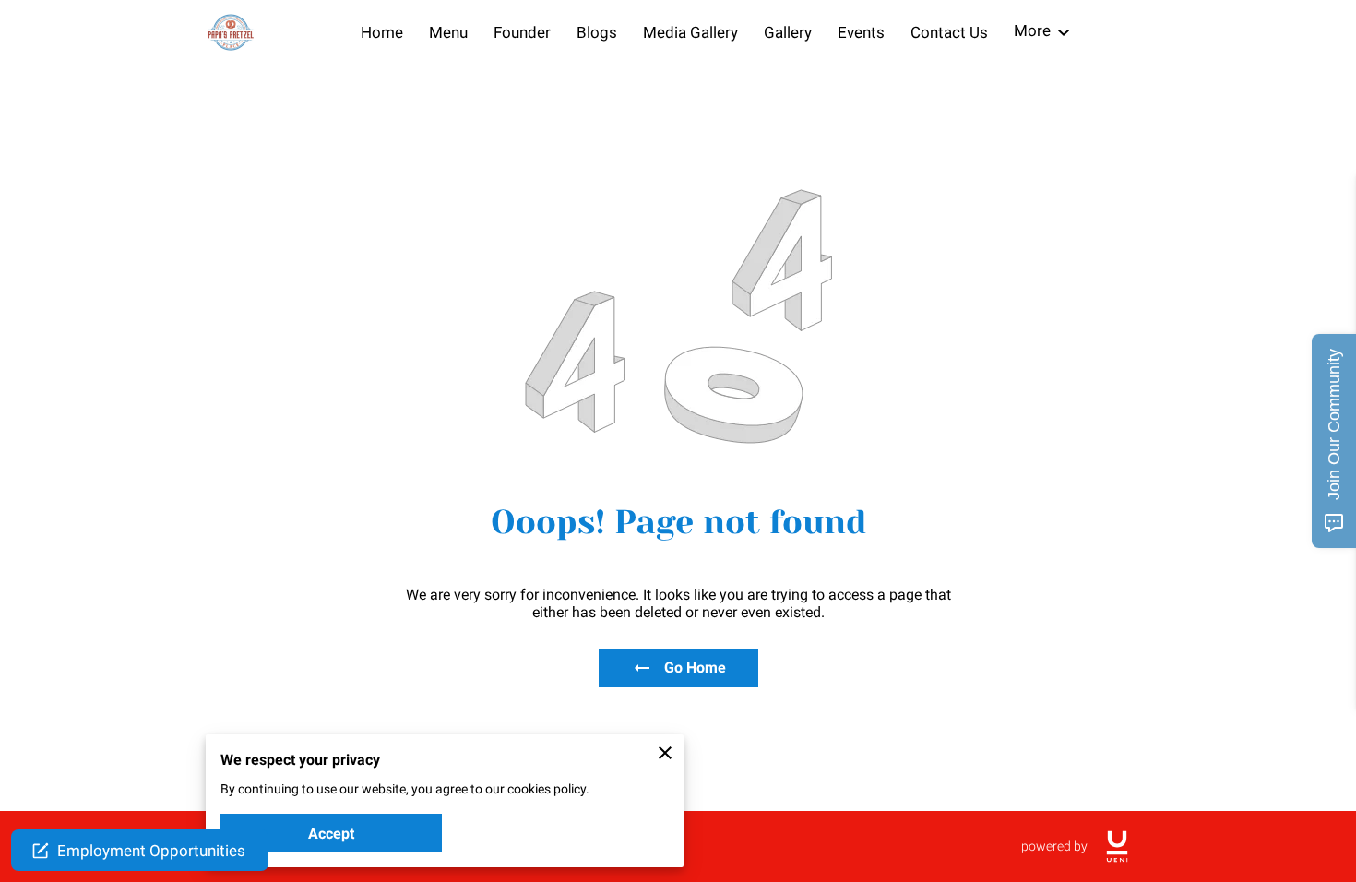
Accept (331, 833)
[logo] (1117, 846)
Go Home (695, 667)
